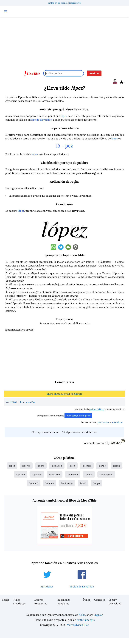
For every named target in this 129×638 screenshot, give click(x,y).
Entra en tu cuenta (57, 2)
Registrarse (75, 2)
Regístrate (76, 393)
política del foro (96, 409)
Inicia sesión (27, 402)
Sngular (98, 614)
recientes (103, 422)
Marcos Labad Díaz (78, 624)
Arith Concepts (86, 619)
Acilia (82, 614)
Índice (86, 599)
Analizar (94, 73)
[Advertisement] (64, 42)
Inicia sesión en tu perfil (78, 415)
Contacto (99, 599)
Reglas (5, 599)
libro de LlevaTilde (41, 119)
